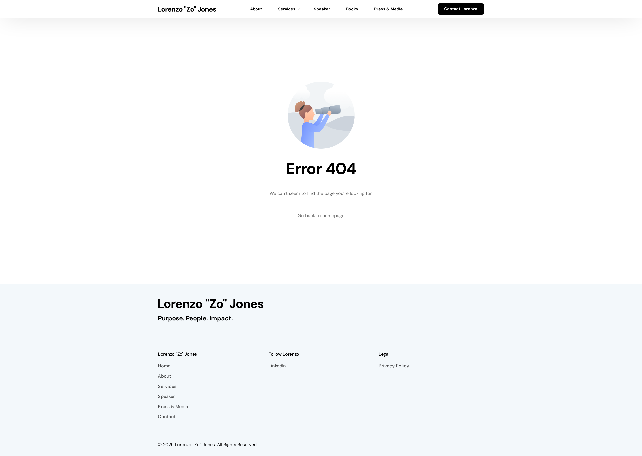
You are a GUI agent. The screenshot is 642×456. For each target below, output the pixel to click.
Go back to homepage (321, 216)
